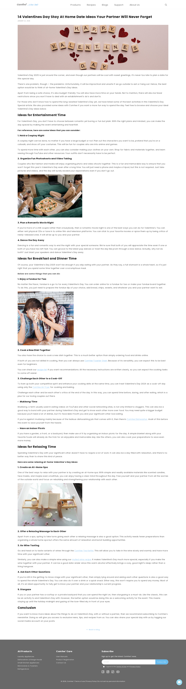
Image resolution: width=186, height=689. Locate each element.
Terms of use (80, 681)
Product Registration (65, 659)
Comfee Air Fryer (41, 387)
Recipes (91, 4)
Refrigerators (23, 669)
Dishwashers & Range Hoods (30, 659)
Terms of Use (121, 667)
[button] (75, 5)
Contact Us (61, 663)
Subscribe (161, 662)
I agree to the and (123, 667)
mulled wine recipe (81, 559)
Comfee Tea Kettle (83, 550)
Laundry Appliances (26, 656)
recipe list (42, 369)
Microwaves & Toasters (28, 666)
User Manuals (61, 656)
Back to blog (94, 629)
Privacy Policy (135, 667)
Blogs (105, 4)
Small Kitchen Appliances (28, 663)
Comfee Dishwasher (137, 419)
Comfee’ (70, 681)
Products (75, 4)
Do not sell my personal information (111, 681)
